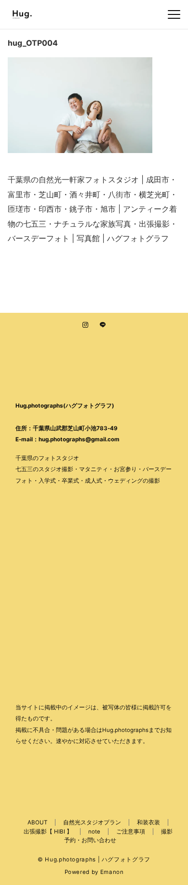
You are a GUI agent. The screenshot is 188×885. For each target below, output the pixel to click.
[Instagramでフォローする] (85, 325)
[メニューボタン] (174, 14)
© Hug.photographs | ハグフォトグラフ (94, 859)
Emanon (112, 872)
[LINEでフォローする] (103, 325)
